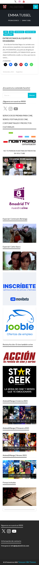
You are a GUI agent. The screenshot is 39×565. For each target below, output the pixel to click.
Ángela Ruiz (19, 72)
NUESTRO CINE (30, 32)
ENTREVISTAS (19, 32)
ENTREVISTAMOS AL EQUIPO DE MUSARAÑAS (17, 39)
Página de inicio (13, 20)
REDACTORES (8, 34)
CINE (11, 32)
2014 (5, 32)
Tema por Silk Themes (27, 562)
